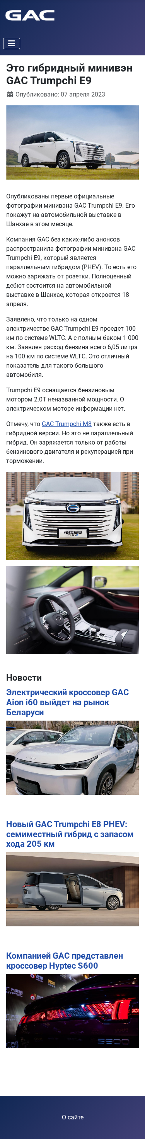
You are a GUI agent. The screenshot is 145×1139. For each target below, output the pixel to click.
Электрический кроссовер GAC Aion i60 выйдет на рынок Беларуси (67, 702)
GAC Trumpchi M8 (67, 424)
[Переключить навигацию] (11, 43)
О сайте (73, 1117)
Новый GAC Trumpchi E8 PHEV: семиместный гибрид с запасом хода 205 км (70, 834)
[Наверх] (131, 1125)
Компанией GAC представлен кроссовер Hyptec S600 (64, 961)
